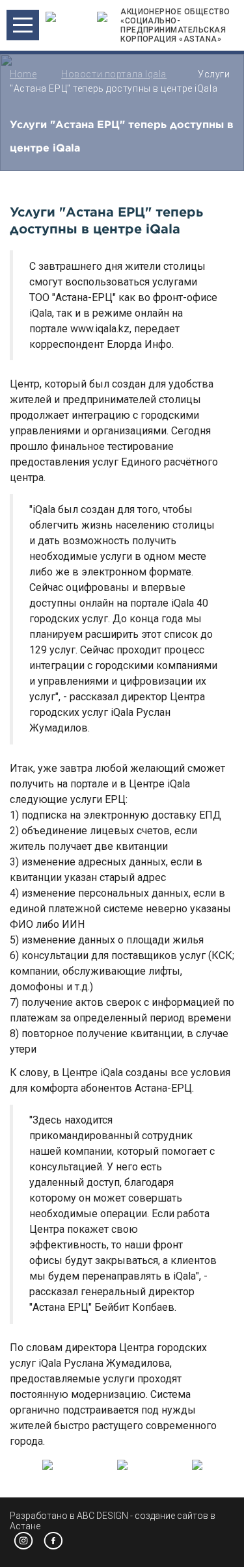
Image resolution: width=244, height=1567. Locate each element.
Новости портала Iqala (114, 74)
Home (23, 74)
